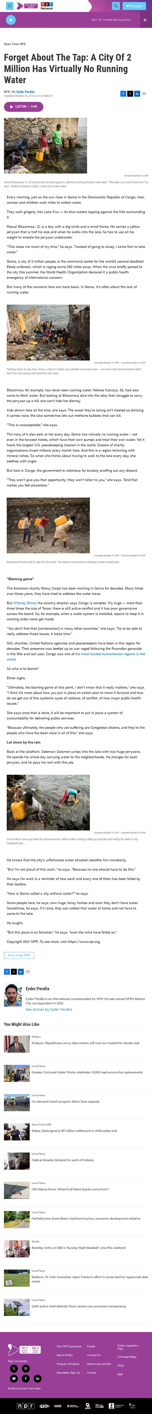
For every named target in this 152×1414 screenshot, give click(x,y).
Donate (136, 6)
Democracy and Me (99, 1363)
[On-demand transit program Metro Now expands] (17, 1102)
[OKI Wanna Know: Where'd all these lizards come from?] (17, 1190)
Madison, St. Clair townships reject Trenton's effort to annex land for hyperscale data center (90, 1279)
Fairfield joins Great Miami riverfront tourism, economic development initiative (86, 1218)
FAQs (120, 1365)
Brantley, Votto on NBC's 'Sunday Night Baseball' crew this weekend (78, 1247)
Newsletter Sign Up (68, 1372)
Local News (38, 1066)
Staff (120, 1374)
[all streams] (146, 20)
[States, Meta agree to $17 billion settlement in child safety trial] (17, 1131)
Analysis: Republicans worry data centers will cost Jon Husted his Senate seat (85, 1043)
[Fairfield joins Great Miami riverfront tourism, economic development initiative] (17, 1219)
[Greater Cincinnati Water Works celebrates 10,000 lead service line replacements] (17, 1073)
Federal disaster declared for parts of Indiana (63, 1160)
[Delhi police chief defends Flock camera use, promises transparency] (17, 1307)
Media (35, 1241)
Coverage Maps (127, 1356)
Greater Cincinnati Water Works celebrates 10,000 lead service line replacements (87, 1072)
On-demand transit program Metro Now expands (66, 1101)
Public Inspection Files (127, 1347)
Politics (36, 1037)
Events (91, 1346)
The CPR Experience (69, 1346)
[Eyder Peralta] (13, 995)
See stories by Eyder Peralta (49, 1009)
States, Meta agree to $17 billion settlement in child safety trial (74, 1130)
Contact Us (94, 1355)
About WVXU (65, 1355)
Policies (91, 1372)
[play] (11, 20)
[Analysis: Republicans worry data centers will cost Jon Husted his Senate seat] (17, 1044)
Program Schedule (68, 1363)
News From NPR (15, 44)
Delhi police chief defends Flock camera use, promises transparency (79, 1306)
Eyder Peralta (25, 92)
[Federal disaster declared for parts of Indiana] (17, 1161)
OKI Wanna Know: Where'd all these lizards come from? (70, 1189)
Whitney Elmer (24, 602)
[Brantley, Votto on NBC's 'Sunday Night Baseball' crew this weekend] (17, 1248)
